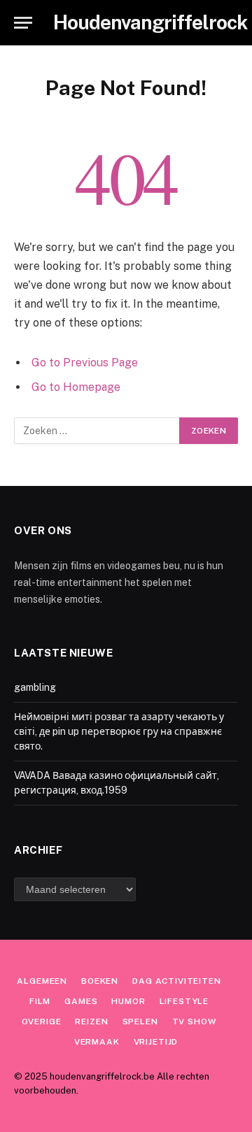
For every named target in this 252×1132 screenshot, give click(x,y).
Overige (42, 1021)
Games (80, 1001)
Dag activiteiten (176, 981)
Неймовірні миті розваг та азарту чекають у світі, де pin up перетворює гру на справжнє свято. (119, 731)
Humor (128, 1001)
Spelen (140, 1021)
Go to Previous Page (84, 362)
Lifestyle (184, 1001)
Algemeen (42, 981)
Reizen (91, 1021)
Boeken (99, 981)
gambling (35, 687)
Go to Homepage (75, 387)
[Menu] (23, 22)
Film (39, 1001)
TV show (194, 1021)
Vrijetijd (156, 1042)
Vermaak (97, 1042)
